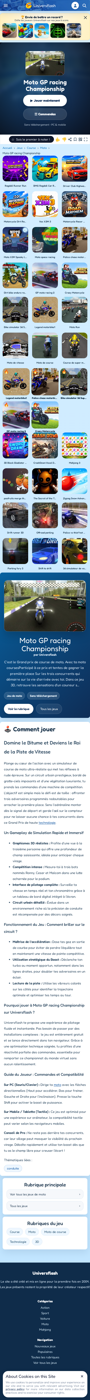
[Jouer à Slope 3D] (57, 30)
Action (45, 1307)
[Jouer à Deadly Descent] (9, 30)
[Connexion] (75, 5)
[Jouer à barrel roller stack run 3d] (42, 30)
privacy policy (15, 1389)
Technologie (18, 1241)
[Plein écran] (86, 139)
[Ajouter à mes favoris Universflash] (75, 139)
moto (57, 1085)
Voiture (45, 1318)
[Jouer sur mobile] (80, 139)
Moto (43, 148)
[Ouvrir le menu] (5, 5)
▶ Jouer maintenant (45, 100)
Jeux (19, 148)
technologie (47, 822)
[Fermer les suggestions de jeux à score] (85, 17)
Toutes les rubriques (45, 1357)
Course (31, 148)
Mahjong (45, 1329)
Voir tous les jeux (45, 1362)
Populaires (45, 1351)
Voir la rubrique (18, 709)
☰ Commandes (45, 114)
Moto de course (55, 1232)
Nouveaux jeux (45, 1346)
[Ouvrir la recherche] (84, 5)
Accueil (7, 148)
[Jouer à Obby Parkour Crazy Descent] (25, 30)
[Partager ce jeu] (70, 139)
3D (37, 1241)
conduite (13, 1168)
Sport (45, 1313)
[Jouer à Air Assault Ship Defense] (74, 30)
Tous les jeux (49, 709)
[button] (31, 139)
